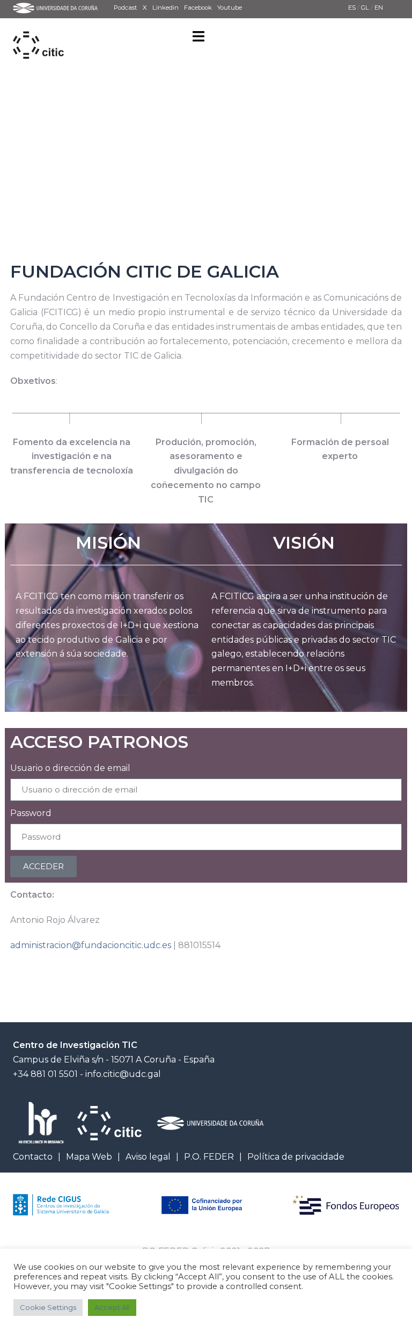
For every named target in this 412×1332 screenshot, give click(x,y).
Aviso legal (148, 1157)
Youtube (229, 7)
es (352, 7)
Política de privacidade (295, 1157)
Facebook (198, 7)
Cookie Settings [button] (48, 1307)
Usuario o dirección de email (70, 768)
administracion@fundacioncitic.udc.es (90, 945)
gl (366, 7)
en (378, 7)
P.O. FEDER (209, 1157)
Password (31, 813)
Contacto (33, 1157)
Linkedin (165, 7)
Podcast (125, 7)
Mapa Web (89, 1157)
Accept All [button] (112, 1307)
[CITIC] (38, 33)
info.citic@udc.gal (123, 1074)
